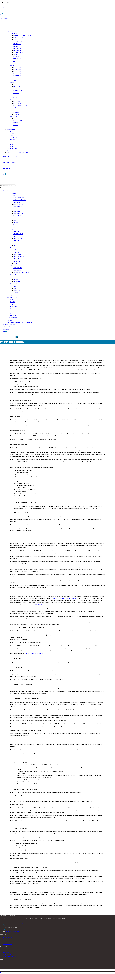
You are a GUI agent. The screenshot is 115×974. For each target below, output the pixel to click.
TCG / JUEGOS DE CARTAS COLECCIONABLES (20, 322)
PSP (14, 243)
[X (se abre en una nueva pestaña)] (4, 5)
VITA (14, 245)
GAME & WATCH (18, 204)
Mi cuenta (6, 329)
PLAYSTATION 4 (18, 238)
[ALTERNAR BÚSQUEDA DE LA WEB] (3, 180)
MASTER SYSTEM (18, 256)
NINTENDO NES (18, 213)
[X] (4, 963)
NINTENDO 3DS (18, 209)
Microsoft (13, 274)
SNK (11, 265)
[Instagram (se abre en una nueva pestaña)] (3, 7)
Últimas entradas (7, 937)
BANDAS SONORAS (12, 318)
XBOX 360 (16, 279)
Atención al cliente (8, 327)
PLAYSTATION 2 (18, 234)
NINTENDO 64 (17, 206)
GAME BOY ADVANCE (19, 200)
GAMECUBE (16, 202)
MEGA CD (16, 259)
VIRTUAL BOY (17, 222)
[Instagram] (3, 967)
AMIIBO (12, 302)
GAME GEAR (17, 254)
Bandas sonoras (7, 944)
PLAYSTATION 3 (18, 236)
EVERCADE (10, 320)
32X (14, 249)
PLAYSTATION (17, 231)
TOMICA (12, 308)
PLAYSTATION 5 (18, 240)
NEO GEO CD (17, 270)
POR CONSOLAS (11, 193)
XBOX (15, 277)
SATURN (15, 263)
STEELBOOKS (14, 306)
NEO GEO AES (17, 268)
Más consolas (14, 283)
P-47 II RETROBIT (18, 288)
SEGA (11, 247)
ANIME (12, 304)
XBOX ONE (16, 281)
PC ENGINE (16, 290)
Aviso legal (6, 952)
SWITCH (15, 218)
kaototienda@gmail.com (12, 931)
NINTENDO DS (17, 211)
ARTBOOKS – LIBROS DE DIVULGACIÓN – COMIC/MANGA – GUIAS (26, 311)
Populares (6, 939)
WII (14, 225)
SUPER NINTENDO (18, 215)
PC (11, 295)
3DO (14, 286)
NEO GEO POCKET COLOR (21, 272)
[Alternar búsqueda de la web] (4, 333)
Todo (11, 299)
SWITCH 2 (16, 220)
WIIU (14, 227)
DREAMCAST (17, 252)
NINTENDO (13, 195)
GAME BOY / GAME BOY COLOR (22, 197)
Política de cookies (8, 954)
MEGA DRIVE (17, 261)
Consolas (5, 942)
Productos (6, 191)
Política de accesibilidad (9, 956)
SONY (11, 229)
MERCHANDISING (12, 297)
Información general (9, 324)
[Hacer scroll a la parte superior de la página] (0, 972)
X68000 (15, 293)
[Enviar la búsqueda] (17, 337)
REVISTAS (13, 315)
